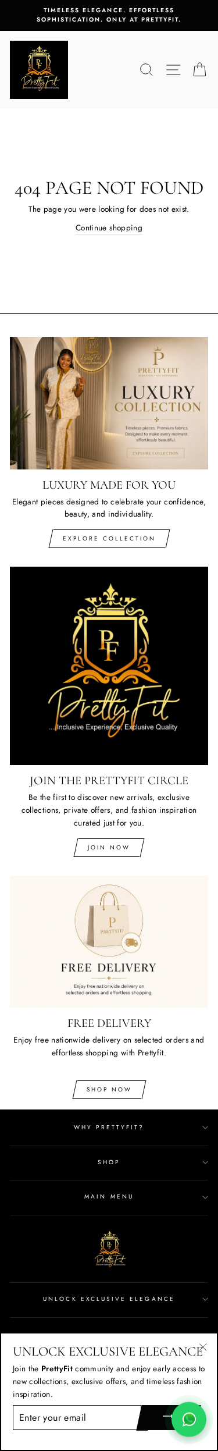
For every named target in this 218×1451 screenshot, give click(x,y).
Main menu (109, 1196)
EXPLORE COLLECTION (109, 538)
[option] (109, 15)
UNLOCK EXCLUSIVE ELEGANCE (109, 1298)
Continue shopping (109, 227)
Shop (109, 1162)
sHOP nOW (109, 1089)
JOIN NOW (109, 847)
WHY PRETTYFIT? (109, 1127)
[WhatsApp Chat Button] (188, 1417)
